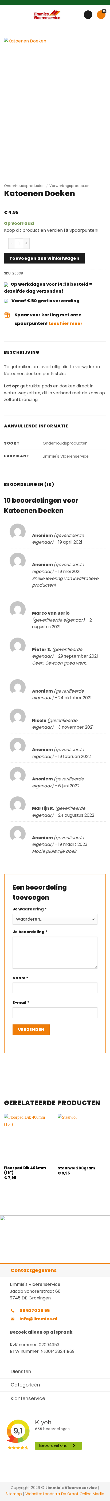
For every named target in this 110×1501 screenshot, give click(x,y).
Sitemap (14, 1493)
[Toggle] (5, 1270)
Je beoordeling (30, 931)
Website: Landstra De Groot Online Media (64, 1493)
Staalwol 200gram (76, 1168)
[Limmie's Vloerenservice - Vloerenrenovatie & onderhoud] (47, 14)
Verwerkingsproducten (69, 185)
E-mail (21, 1002)
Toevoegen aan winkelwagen (44, 258)
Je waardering (30, 909)
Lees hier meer (65, 323)
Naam (20, 978)
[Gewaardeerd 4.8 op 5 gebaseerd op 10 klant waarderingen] (55, 206)
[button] (7, 14)
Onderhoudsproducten (24, 185)
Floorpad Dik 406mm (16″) (25, 1170)
